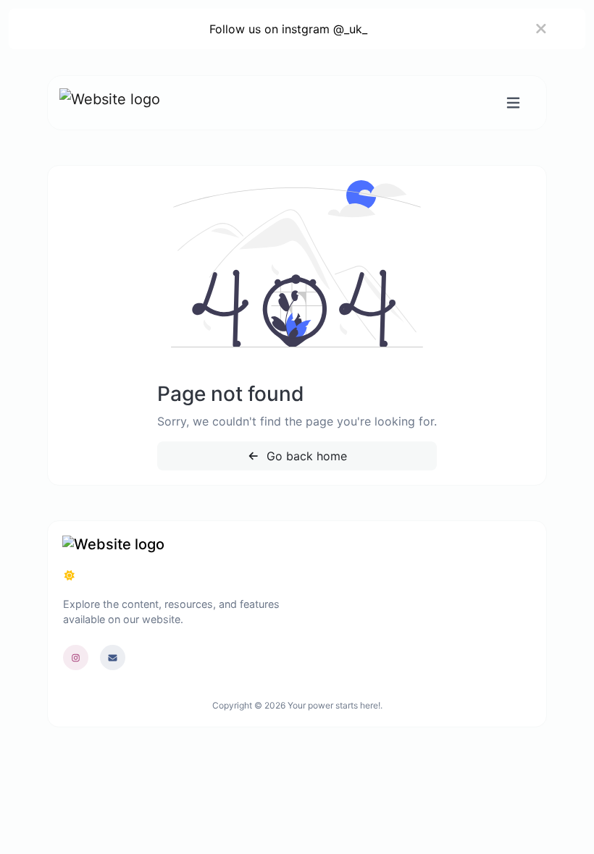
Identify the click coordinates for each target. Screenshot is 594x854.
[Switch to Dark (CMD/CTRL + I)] (69, 575)
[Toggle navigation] (513, 103)
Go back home (305, 456)
